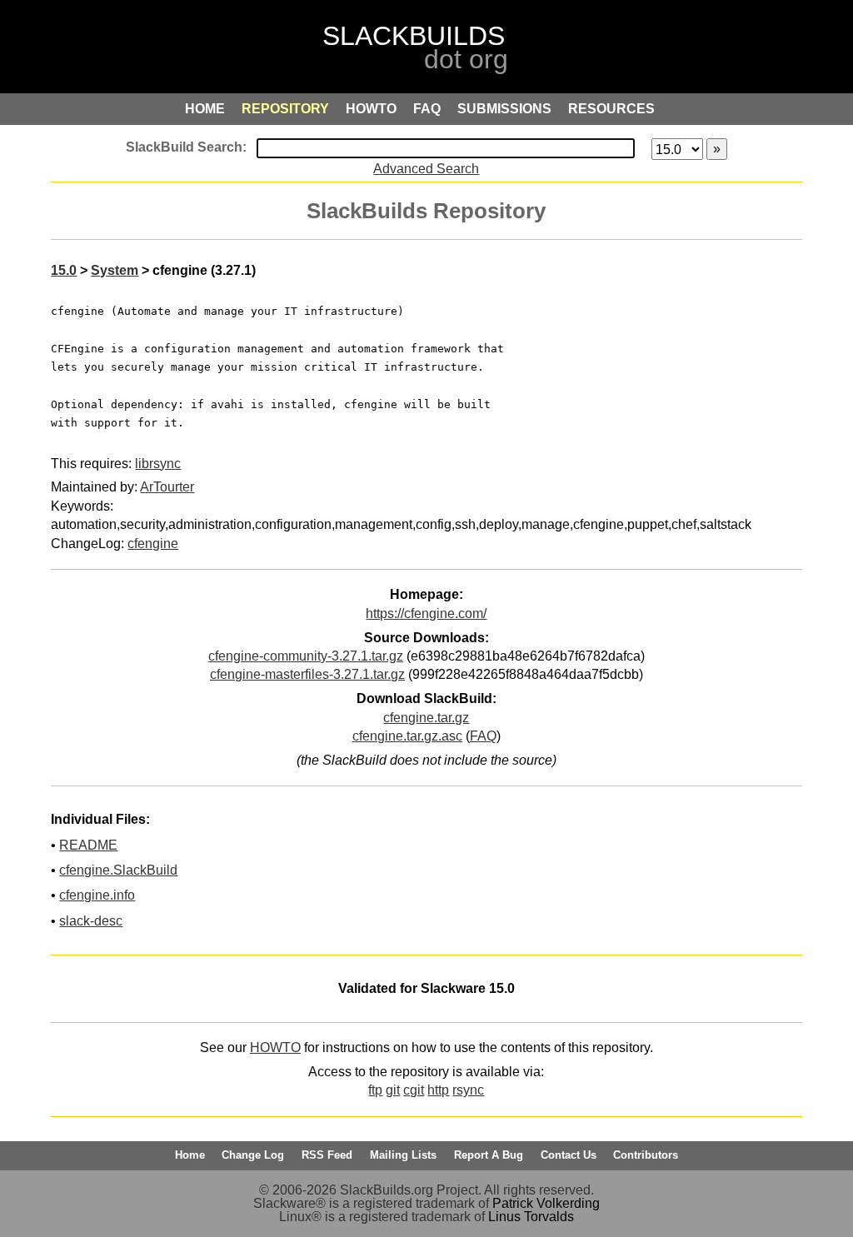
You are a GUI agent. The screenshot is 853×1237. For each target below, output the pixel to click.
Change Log (253, 1155)
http (438, 1090)
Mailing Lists (403, 1155)
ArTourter (167, 487)
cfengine (152, 543)
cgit (413, 1090)
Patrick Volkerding (546, 1203)
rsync (468, 1090)
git (393, 1090)
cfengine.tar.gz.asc (407, 736)
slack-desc (90, 921)
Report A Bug (488, 1155)
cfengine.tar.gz (426, 718)
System (114, 270)
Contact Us (568, 1155)
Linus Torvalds (531, 1217)
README (88, 845)
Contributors (645, 1155)
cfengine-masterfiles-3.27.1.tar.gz (307, 674)
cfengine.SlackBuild (118, 870)
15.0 (64, 270)
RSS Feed (327, 1155)
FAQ (483, 736)
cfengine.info (97, 895)
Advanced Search (426, 169)
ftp (375, 1090)
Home (190, 1155)
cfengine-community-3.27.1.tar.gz (305, 656)
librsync (158, 463)
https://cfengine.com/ (426, 613)
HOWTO (275, 1047)
